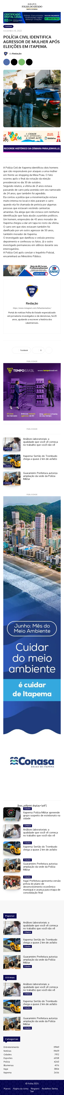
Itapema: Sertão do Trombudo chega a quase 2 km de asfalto (40, 457)
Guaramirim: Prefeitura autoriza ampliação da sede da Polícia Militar (40, 475)
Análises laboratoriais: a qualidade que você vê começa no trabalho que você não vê (40, 441)
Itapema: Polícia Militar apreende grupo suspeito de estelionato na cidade (41, 815)
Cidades (7, 466)
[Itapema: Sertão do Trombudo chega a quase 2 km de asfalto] (12, 461)
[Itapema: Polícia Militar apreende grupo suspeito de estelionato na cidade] (12, 814)
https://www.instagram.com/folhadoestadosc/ (32, 308)
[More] (48, 350)
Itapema (8, 26)
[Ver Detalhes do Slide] (32, 136)
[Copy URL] (29, 62)
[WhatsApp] (21, 62)
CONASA (7, 449)
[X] (14, 62)
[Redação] (6, 53)
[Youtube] (37, 327)
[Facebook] (6, 62)
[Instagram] (32, 327)
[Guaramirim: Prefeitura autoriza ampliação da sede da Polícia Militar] (12, 478)
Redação (16, 53)
